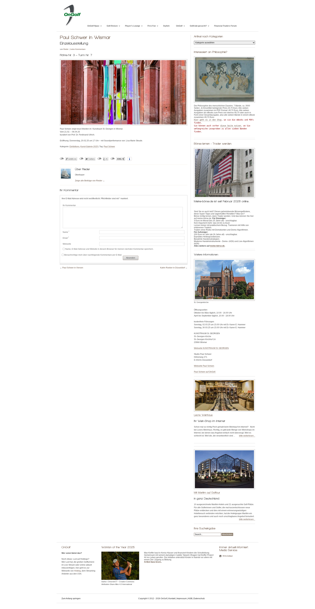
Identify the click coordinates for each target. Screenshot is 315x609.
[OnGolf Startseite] (72, 26)
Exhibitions (74, 146)
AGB (190, 598)
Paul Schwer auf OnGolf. (205, 372)
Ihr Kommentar (69, 205)
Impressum (182, 598)
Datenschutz (199, 598)
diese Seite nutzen (230, 126)
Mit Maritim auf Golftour (207, 492)
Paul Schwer (109, 146)
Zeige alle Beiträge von (90, 181)
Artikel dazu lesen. (152, 562)
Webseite (67, 244)
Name (66, 232)
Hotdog (77, 571)
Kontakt (171, 598)
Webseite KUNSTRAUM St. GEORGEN (211, 348)
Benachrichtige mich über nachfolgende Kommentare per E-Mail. (93, 255)
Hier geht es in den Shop (207, 120)
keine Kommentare (78, 49)
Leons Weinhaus (203, 415)
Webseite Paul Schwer (204, 366)
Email (66, 238)
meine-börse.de (217, 246)
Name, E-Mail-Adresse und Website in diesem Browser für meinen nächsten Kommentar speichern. (109, 249)
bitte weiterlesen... (247, 436)
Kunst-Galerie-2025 (89, 146)
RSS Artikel (228, 556)
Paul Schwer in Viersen (72, 268)
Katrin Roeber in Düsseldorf (172, 268)
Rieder (66, 49)
